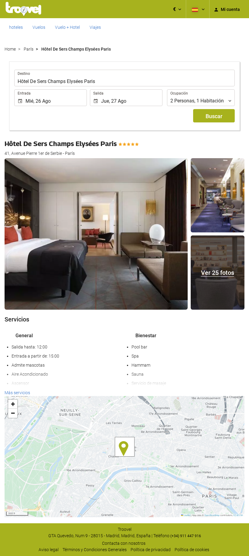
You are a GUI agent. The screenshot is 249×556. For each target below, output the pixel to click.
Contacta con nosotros (123, 543)
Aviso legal (49, 549)
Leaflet (186, 515)
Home (10, 49)
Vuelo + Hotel (67, 27)
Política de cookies (192, 549)
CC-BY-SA (238, 515)
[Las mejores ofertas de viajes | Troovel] (23, 9)
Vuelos (38, 27)
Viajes (95, 27)
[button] (177, 9)
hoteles (16, 27)
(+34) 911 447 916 (185, 536)
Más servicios (17, 392)
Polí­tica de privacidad (151, 549)
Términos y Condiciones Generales (95, 549)
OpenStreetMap (212, 515)
